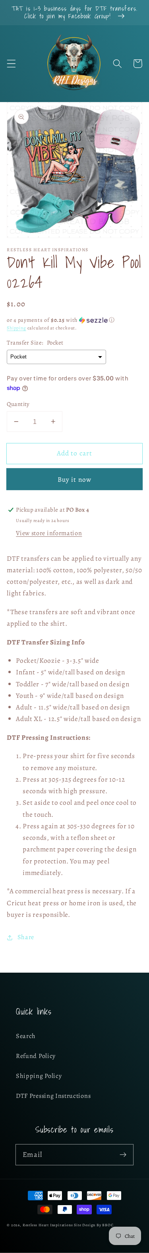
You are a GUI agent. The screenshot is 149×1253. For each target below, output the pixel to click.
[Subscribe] (123, 1155)
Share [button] (25, 937)
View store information (49, 533)
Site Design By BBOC (93, 1224)
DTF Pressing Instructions (53, 1095)
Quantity (18, 404)
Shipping (16, 328)
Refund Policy (36, 1056)
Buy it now (75, 479)
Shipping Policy (39, 1076)
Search (26, 1036)
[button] (11, 63)
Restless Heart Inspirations (48, 1224)
